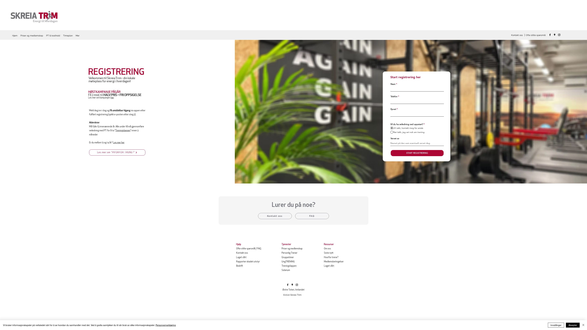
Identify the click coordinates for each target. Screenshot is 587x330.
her (112, 98)
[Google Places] (554, 34)
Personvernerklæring (166, 325)
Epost (393, 109)
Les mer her (118, 143)
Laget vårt (241, 257)
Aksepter (573, 325)
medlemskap (292, 249)
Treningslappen (122, 131)
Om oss (327, 249)
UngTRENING (288, 262)
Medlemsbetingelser (334, 262)
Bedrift (239, 266)
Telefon (394, 96)
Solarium (286, 270)
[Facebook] (550, 34)
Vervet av (395, 138)
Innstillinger (555, 325)
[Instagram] (559, 34)
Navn (393, 84)
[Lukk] (583, 325)
